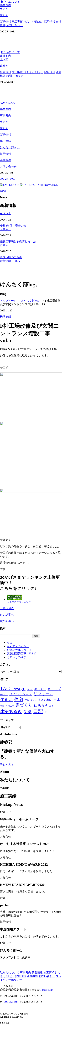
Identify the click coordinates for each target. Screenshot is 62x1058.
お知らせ (5, 229)
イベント (5, 213)
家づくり (24, 705)
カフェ (30, 689)
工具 (51, 706)
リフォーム (43, 694)
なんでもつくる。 (18, 646)
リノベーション (20, 694)
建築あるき (11, 711)
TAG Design (12, 688)
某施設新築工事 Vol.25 (21, 653)
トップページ (8, 300)
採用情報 (49, 21)
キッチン (40, 689)
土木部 (4, 121)
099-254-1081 (11, 1001)
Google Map (46, 989)
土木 (56, 700)
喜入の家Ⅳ (45, 699)
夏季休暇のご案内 (11, 257)
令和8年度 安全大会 (13, 225)
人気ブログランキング (19, 602)
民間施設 (5, 316)
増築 (2, 706)
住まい (6, 699)
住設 (26, 700)
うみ (9, 642)
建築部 (4, 128)
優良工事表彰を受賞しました (18, 241)
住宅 (18, 699)
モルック (4, 694)
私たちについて (10, 1)
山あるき (41, 705)
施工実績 (17, 21)
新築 (28, 711)
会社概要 (5, 160)
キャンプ (54, 689)
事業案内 (5, 5)
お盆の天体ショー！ (19, 649)
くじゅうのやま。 (18, 657)
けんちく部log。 (33, 21)
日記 (38, 711)
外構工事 (10, 706)
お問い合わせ (14, 25)
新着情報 (5, 21)
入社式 (34, 700)
